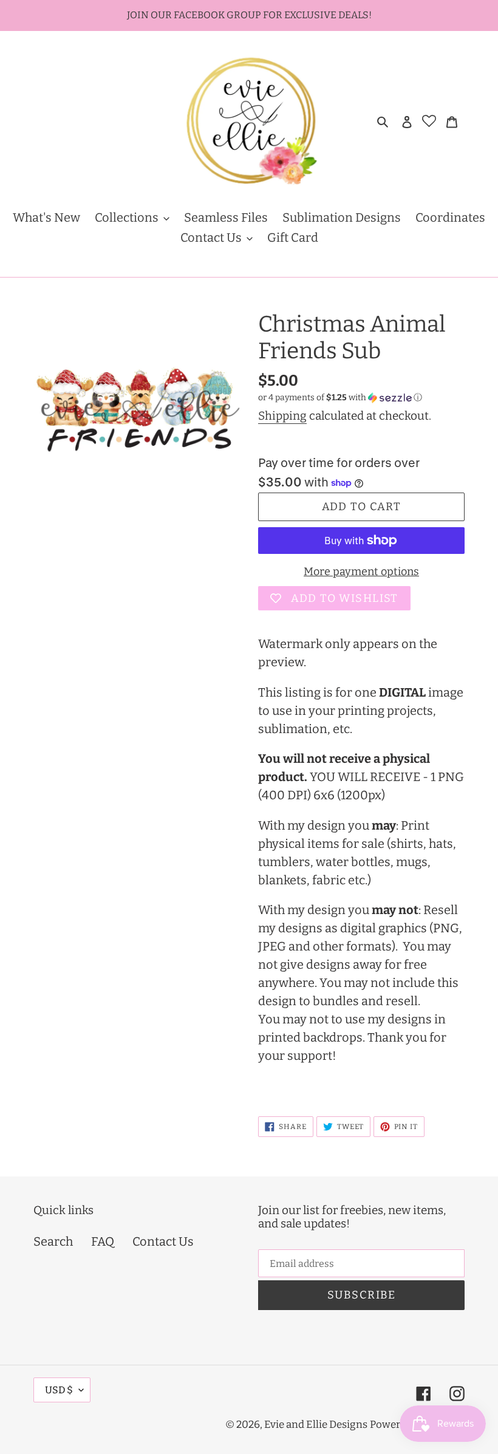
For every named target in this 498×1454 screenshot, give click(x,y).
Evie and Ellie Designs (315, 1424)
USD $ (59, 1390)
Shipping (282, 416)
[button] (340, 397)
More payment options (361, 571)
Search (53, 1241)
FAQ (102, 1241)
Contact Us (163, 1241)
